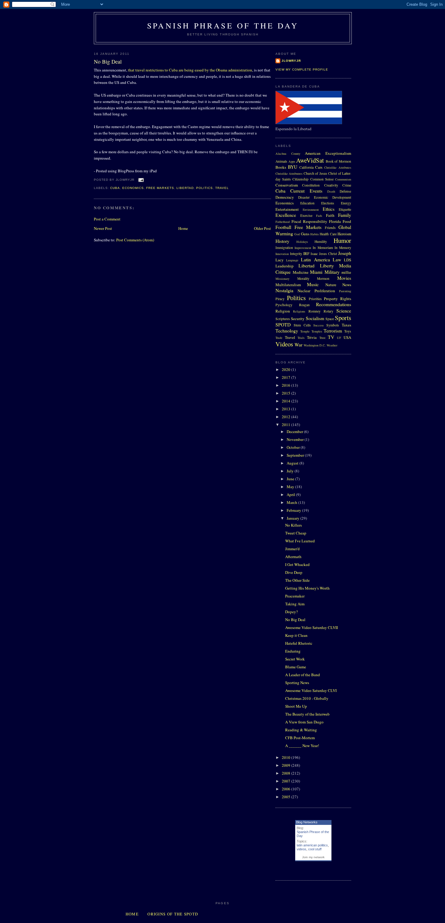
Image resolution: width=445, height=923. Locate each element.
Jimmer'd (292, 548)
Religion (282, 311)
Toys (347, 331)
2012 (286, 416)
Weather (332, 345)
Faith (330, 215)
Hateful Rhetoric (298, 643)
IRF (306, 253)
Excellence (285, 215)
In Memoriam (323, 247)
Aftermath (293, 556)
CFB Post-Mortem (300, 737)
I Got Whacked (297, 564)
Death (331, 191)
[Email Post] (140, 179)
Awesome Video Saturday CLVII (311, 627)
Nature (330, 284)
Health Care (328, 234)
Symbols (332, 325)
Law (337, 259)
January (293, 518)
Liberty (327, 266)
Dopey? (291, 611)
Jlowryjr (291, 60)
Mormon (323, 278)
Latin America (315, 259)
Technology (286, 331)
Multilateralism (288, 284)
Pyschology (283, 305)
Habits (314, 234)
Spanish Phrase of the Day (222, 25)
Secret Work (295, 659)
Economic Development (332, 197)
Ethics (329, 209)
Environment (311, 209)
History (282, 241)
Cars (318, 167)
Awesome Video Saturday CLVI (311, 690)
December (295, 431)
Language (292, 260)
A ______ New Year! (302, 745)
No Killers (293, 525)
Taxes (346, 325)
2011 (286, 424)
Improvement (303, 248)
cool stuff (314, 849)
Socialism (315, 318)
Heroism (344, 234)
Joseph (344, 253)
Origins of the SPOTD (172, 914)
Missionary (282, 278)
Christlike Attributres (288, 173)
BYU (292, 167)
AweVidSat (310, 160)
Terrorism (333, 331)
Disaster (304, 197)
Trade (278, 338)
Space (329, 318)
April (291, 494)
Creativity (331, 185)
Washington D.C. (315, 345)
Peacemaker (295, 596)
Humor (342, 240)
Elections (327, 203)
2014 (286, 401)
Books (280, 167)
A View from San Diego (304, 722)
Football (283, 227)
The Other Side (297, 580)
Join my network (313, 857)
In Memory (343, 247)
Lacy (279, 260)
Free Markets (160, 188)
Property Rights (337, 298)
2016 (286, 385)
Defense (345, 191)
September (296, 455)
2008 (286, 773)
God (297, 234)
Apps (291, 161)
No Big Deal (108, 61)
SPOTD (283, 325)
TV (331, 337)
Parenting (345, 291)
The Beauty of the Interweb (307, 714)
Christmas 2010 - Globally (306, 698)
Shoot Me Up (296, 706)
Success (318, 325)
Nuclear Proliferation (316, 290)
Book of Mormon (338, 161)
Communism (343, 179)
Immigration (284, 247)
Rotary (328, 311)
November (296, 439)
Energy (346, 203)
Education (307, 203)
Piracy (280, 298)
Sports (343, 317)
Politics (204, 188)
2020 (286, 369)
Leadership (284, 266)
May (291, 486)
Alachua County (287, 153)
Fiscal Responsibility (309, 221)
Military (332, 272)
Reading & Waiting (301, 730)
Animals (281, 161)
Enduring (293, 651)
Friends (330, 227)
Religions (299, 311)
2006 (286, 789)
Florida (335, 221)
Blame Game (295, 667)
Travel (222, 188)
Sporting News (297, 682)
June (291, 478)
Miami (316, 272)
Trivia (312, 337)
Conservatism (286, 185)
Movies (344, 278)
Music (313, 284)
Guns (305, 234)
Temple (305, 331)
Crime (346, 185)
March (292, 502)
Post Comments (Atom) (135, 240)
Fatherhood (282, 222)
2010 (286, 757)
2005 (286, 796)
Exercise (306, 215)
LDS (347, 260)
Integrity (296, 253)
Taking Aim (295, 604)
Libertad (185, 188)
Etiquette (345, 209)
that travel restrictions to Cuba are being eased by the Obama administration (190, 70)
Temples (317, 331)
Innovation (282, 254)
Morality (303, 278)
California (306, 167)
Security (298, 318)
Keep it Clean (296, 635)
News (346, 284)
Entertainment (287, 209)
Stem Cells (302, 325)
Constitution (311, 185)
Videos (284, 344)
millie (346, 272)
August (293, 463)
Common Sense (322, 179)
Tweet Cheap (295, 533)
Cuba (115, 188)
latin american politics (312, 845)
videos (301, 849)
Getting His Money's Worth (307, 588)
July (291, 471)
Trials (301, 338)
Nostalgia (284, 290)
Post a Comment (107, 219)
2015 (286, 393)
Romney (314, 311)
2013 (286, 409)
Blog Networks (307, 822)
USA (347, 337)
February (294, 510)
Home (183, 228)
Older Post (262, 228)
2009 (286, 765)
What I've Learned (300, 541)
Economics (133, 188)
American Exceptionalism (328, 153)
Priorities (315, 298)
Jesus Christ (328, 253)
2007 (286, 781)
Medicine (300, 272)
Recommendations (333, 304)
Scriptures (282, 318)
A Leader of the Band (302, 674)
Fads (319, 215)
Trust (322, 338)
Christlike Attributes (337, 167)
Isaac (314, 253)
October (294, 447)
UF (339, 338)
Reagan (304, 305)
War (298, 345)
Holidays (302, 242)
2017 (286, 377)
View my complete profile (301, 69)
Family (344, 215)
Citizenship (300, 179)
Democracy (284, 197)
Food (347, 221)
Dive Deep (293, 572)
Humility (321, 241)
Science (343, 311)
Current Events (306, 191)
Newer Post (103, 228)
